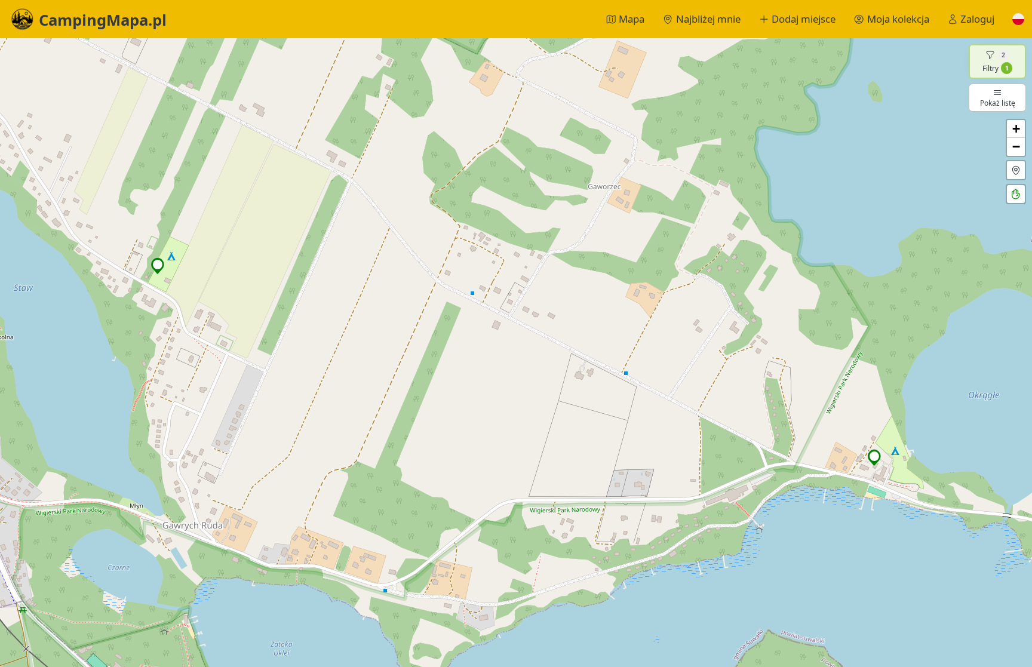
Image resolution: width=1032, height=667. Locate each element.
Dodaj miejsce (804, 19)
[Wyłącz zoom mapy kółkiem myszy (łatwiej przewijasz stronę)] (1016, 194)
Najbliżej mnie (708, 19)
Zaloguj (977, 19)
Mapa (631, 19)
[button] (1018, 19)
